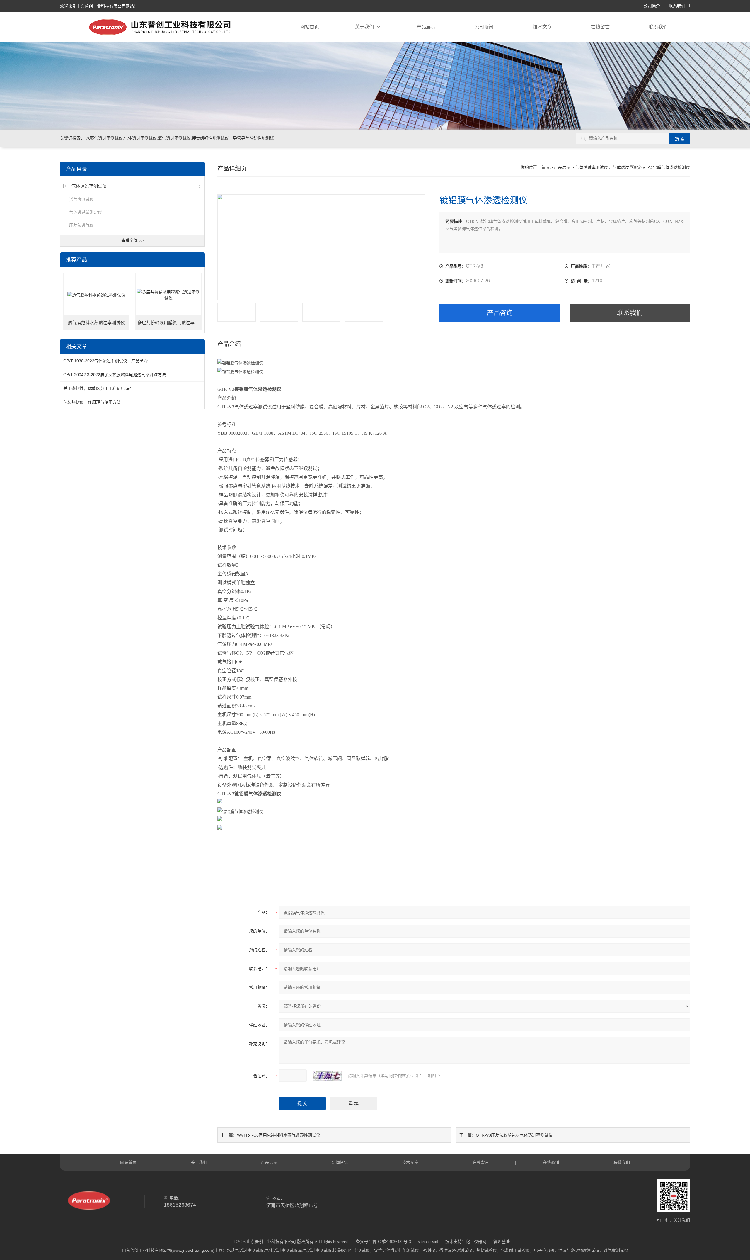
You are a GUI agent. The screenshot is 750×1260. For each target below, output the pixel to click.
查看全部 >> (132, 240)
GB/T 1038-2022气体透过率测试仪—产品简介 (105, 361)
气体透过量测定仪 (85, 212)
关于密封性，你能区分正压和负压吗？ (98, 388)
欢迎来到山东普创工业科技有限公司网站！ (99, 6)
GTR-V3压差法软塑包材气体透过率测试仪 (514, 1135)
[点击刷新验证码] (327, 1076)
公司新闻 (484, 26)
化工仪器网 (476, 1241)
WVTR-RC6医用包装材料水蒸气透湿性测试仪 (278, 1135)
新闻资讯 (340, 1162)
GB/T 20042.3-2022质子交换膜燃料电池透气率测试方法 (114, 374)
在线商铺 (551, 1162)
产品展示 (426, 26)
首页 (545, 167)
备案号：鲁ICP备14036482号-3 (383, 1241)
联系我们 (677, 6)
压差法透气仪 (81, 225)
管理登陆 (501, 1241)
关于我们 (364, 26)
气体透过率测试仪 (89, 186)
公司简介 (652, 6)
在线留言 (600, 26)
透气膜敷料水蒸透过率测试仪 (96, 322)
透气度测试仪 (81, 199)
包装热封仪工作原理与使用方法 (92, 402)
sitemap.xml (428, 1241)
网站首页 (309, 26)
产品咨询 (500, 312)
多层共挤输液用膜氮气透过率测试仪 (169, 322)
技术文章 (542, 26)
